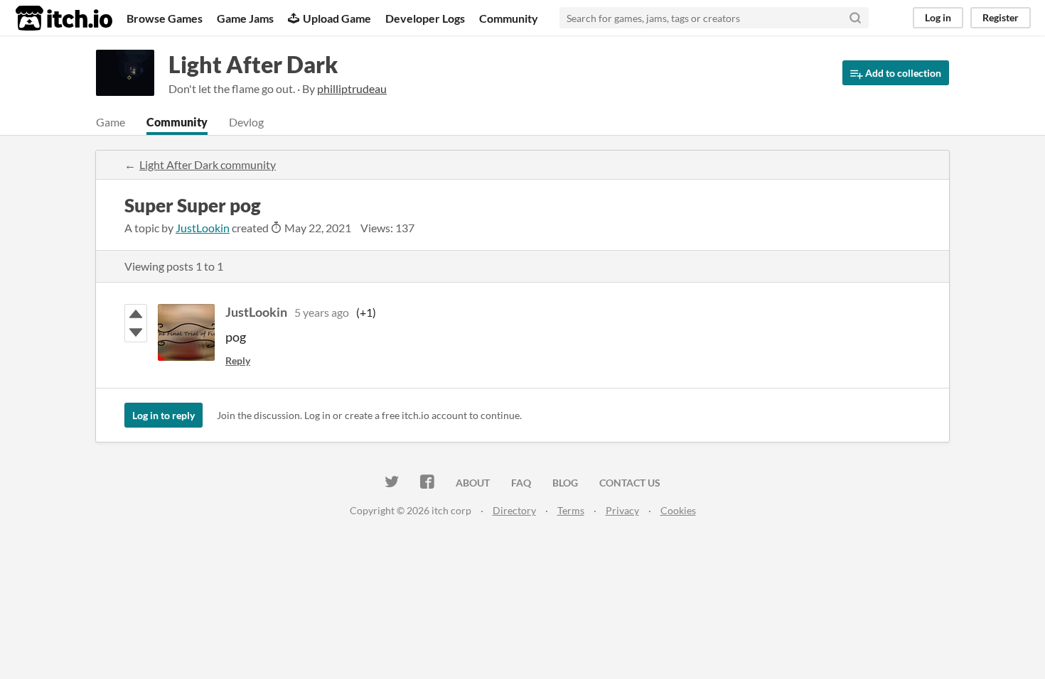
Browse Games (165, 18)
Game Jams (245, 18)
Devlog (246, 122)
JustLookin (203, 227)
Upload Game (337, 18)
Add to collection (902, 73)
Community (508, 18)
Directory (514, 510)
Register (1000, 17)
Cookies (678, 510)
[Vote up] (135, 314)
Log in (938, 17)
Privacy (622, 510)
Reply (237, 360)
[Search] (855, 17)
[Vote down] (135, 332)
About (473, 483)
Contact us (629, 483)
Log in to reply (163, 415)
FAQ (521, 483)
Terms (570, 510)
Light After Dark (253, 64)
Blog (565, 483)
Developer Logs (425, 18)
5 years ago (321, 312)
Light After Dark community (207, 164)
